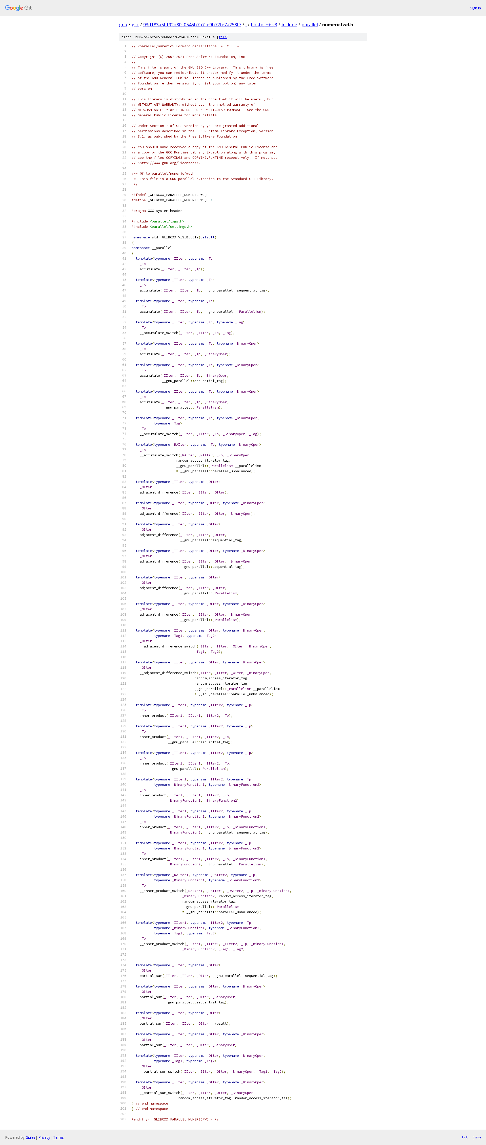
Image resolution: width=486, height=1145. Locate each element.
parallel (309, 24)
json (477, 1137)
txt (465, 1137)
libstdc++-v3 (264, 24)
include (289, 24)
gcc (135, 24)
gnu (123, 24)
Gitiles (30, 1137)
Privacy (44, 1137)
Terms (58, 1137)
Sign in (475, 8)
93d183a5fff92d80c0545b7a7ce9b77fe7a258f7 (192, 24)
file (223, 37)
